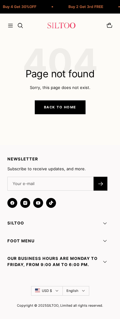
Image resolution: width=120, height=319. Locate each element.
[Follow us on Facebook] (12, 203)
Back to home (60, 107)
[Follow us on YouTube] (38, 203)
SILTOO (15, 222)
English (72, 291)
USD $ (47, 291)
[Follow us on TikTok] (51, 203)
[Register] (100, 184)
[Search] (20, 25)
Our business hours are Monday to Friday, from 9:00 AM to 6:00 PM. (52, 261)
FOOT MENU (20, 240)
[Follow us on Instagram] (25, 203)
